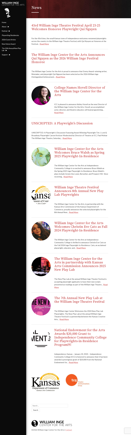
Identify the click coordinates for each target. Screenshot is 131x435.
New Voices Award (8, 44)
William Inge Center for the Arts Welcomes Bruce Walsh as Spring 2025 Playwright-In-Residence (79, 152)
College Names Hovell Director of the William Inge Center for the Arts (79, 91)
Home (4, 22)
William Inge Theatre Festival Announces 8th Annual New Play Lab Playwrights (79, 191)
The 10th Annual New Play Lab (11, 49)
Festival (4, 31)
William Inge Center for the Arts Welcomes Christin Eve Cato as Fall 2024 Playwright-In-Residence (80, 227)
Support (5, 55)
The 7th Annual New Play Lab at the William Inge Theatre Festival (79, 300)
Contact (68, 430)
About (4, 27)
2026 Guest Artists (9, 40)
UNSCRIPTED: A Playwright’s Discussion (62, 123)
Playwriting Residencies (10, 35)
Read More (44, 44)
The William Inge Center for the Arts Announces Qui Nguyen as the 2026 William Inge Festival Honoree (68, 58)
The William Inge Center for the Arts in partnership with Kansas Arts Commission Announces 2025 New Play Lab (80, 264)
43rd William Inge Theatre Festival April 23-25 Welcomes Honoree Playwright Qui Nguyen (65, 27)
